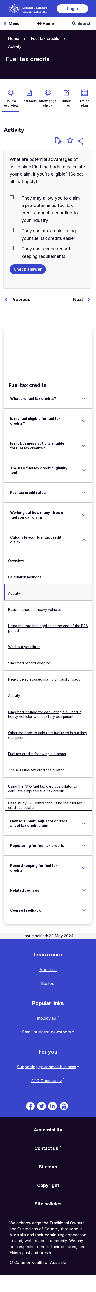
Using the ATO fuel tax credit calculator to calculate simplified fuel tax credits (42, 788)
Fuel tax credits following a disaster (37, 754)
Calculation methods (24, 577)
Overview (16, 561)
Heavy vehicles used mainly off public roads (44, 679)
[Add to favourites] (70, 140)
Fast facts (29, 101)
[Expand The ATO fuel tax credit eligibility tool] (84, 470)
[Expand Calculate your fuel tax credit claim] (84, 539)
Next (78, 299)
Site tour (48, 983)
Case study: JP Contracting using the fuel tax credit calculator (45, 805)
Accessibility (48, 1129)
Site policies (48, 1203)
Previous (20, 299)
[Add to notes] (58, 140)
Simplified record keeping (29, 663)
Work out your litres (24, 647)
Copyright (48, 1185)
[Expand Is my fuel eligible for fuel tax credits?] (84, 421)
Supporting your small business (46, 1066)
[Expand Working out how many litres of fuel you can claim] (84, 515)
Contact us (46, 1148)
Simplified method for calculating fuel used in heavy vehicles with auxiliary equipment (44, 714)
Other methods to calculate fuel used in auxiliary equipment (47, 735)
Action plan (84, 103)
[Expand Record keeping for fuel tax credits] (84, 868)
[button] (81, 142)
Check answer (28, 269)
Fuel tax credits (45, 38)
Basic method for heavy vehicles (35, 609)
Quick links (66, 103)
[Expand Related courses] (84, 890)
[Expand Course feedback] (84, 910)
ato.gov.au (46, 1018)
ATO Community (46, 1080)
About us (48, 969)
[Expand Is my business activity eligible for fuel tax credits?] (84, 445)
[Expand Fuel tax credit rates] (84, 493)
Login (72, 8)
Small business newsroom (46, 1032)
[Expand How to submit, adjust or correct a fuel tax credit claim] (84, 823)
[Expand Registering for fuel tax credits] (84, 846)
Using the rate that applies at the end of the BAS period (48, 628)
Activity (14, 593)
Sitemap (48, 1166)
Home (48, 23)
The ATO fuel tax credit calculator (36, 770)
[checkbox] (47, 208)
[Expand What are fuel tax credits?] (84, 399)
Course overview (11, 103)
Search (84, 23)
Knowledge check (47, 103)
